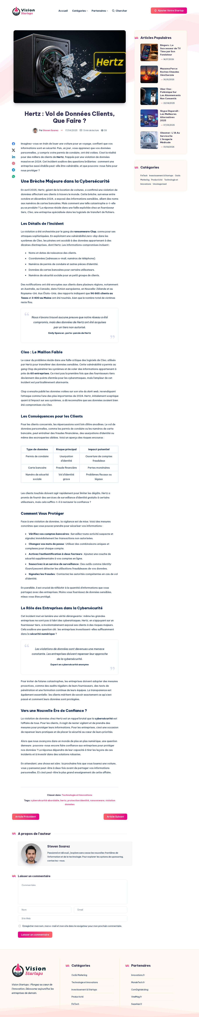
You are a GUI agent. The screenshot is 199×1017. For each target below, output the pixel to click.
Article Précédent (25, 816)
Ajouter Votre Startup (170, 10)
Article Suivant (115, 816)
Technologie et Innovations (77, 795)
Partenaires (99, 10)
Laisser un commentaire (35, 934)
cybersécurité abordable (45, 800)
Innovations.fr (138, 975)
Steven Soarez (58, 846)
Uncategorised (160, 184)
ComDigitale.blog (139, 989)
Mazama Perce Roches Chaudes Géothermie (169, 71)
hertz (63, 800)
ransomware (97, 800)
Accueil (63, 10)
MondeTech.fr (138, 982)
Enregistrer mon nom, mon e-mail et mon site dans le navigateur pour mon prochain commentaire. (72, 926)
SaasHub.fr (136, 1004)
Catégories (79, 10)
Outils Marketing (79, 975)
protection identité (78, 800)
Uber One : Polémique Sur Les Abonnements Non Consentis (170, 94)
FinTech (143, 175)
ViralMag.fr (136, 996)
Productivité (156, 180)
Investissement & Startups (161, 175)
